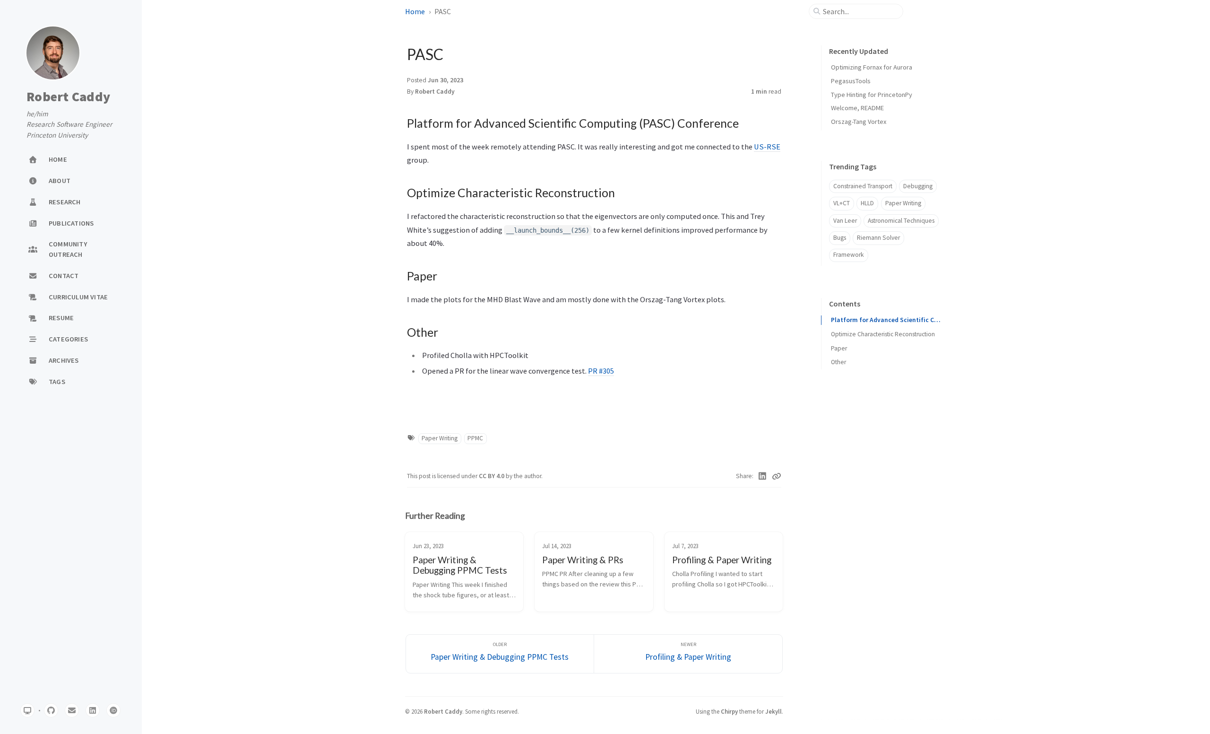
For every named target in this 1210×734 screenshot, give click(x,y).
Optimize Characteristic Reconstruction (883, 334)
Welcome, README (857, 108)
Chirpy (729, 711)
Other (838, 362)
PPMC (475, 438)
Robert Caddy (68, 97)
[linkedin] (92, 710)
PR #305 (601, 371)
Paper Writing (440, 438)
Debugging (918, 186)
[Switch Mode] (27, 710)
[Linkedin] (762, 476)
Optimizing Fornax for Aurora (871, 67)
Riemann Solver (878, 238)
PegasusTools (851, 81)
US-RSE (767, 146)
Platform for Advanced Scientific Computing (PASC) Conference (886, 320)
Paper (839, 348)
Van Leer (845, 221)
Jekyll (773, 711)
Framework (848, 255)
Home (415, 11)
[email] (71, 710)
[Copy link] (776, 476)
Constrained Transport (862, 186)
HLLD (867, 203)
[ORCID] (113, 710)
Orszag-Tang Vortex (858, 121)
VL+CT (841, 203)
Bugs (839, 238)
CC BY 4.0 (492, 476)
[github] (51, 710)
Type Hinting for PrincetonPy (871, 94)
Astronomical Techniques (901, 221)
